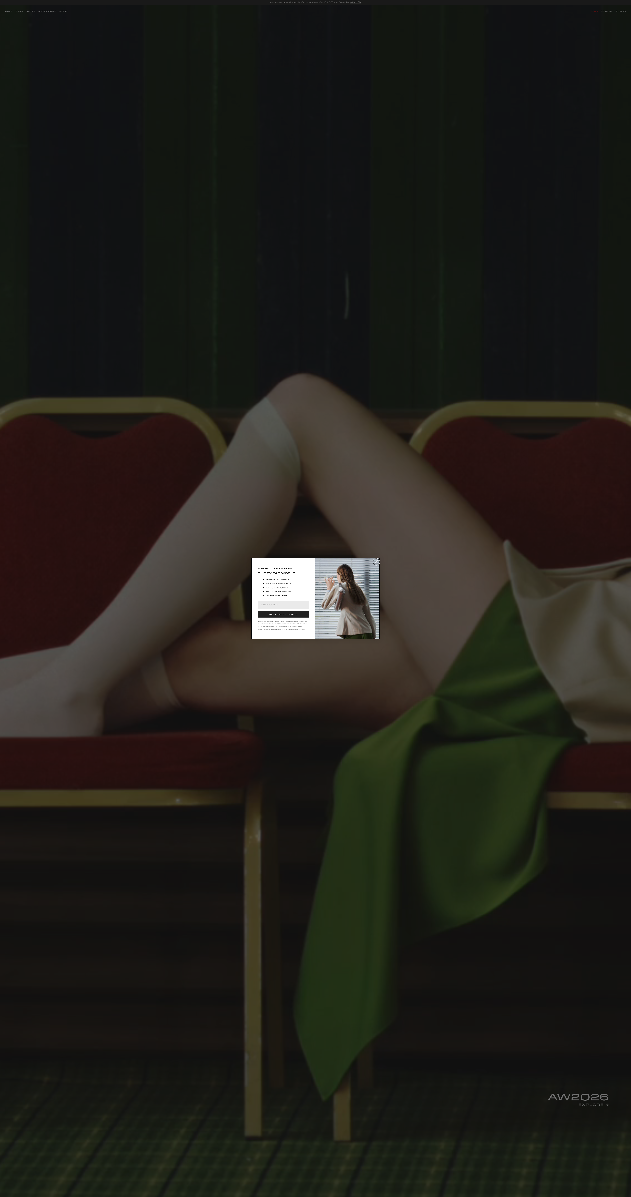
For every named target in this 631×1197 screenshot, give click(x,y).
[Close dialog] (376, 562)
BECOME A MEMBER (283, 614)
